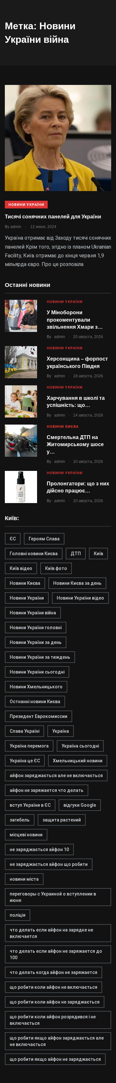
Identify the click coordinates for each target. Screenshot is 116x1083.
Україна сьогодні (80, 745)
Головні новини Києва (34, 553)
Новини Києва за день (77, 583)
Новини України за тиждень (40, 657)
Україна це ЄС (25, 760)
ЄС (13, 538)
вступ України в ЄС (30, 805)
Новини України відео (80, 598)
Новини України (26, 205)
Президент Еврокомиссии (38, 716)
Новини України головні (36, 627)
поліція (17, 915)
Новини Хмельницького (36, 686)
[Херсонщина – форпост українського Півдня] (21, 362)
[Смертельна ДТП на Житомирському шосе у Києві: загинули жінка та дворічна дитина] (21, 441)
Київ (98, 553)
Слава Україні (24, 731)
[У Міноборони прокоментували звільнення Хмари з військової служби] (21, 316)
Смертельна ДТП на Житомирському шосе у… (75, 444)
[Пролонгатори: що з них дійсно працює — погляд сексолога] (21, 487)
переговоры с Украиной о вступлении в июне (53, 897)
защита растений (62, 819)
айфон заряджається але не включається (56, 775)
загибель (20, 819)
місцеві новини (26, 834)
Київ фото (56, 568)
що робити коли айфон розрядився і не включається (53, 1020)
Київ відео (21, 568)
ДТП (76, 553)
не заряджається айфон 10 (39, 849)
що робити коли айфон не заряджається (55, 1002)
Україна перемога (29, 745)
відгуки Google (79, 805)
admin (59, 337)
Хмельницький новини (77, 760)
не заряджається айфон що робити (49, 864)
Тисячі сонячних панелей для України (53, 216)
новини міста (24, 879)
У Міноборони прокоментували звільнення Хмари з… (75, 320)
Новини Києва (63, 427)
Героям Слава (44, 538)
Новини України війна (33, 612)
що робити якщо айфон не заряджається (55, 1059)
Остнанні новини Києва (35, 701)
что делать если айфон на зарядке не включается (51, 933)
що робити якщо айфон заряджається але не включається (57, 1041)
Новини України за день (36, 642)
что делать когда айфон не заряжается (53, 972)
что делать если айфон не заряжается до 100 (56, 954)
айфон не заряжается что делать (46, 790)
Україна (60, 731)
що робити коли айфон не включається (53, 987)
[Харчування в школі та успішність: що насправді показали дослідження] (21, 401)
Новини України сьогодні (37, 672)
